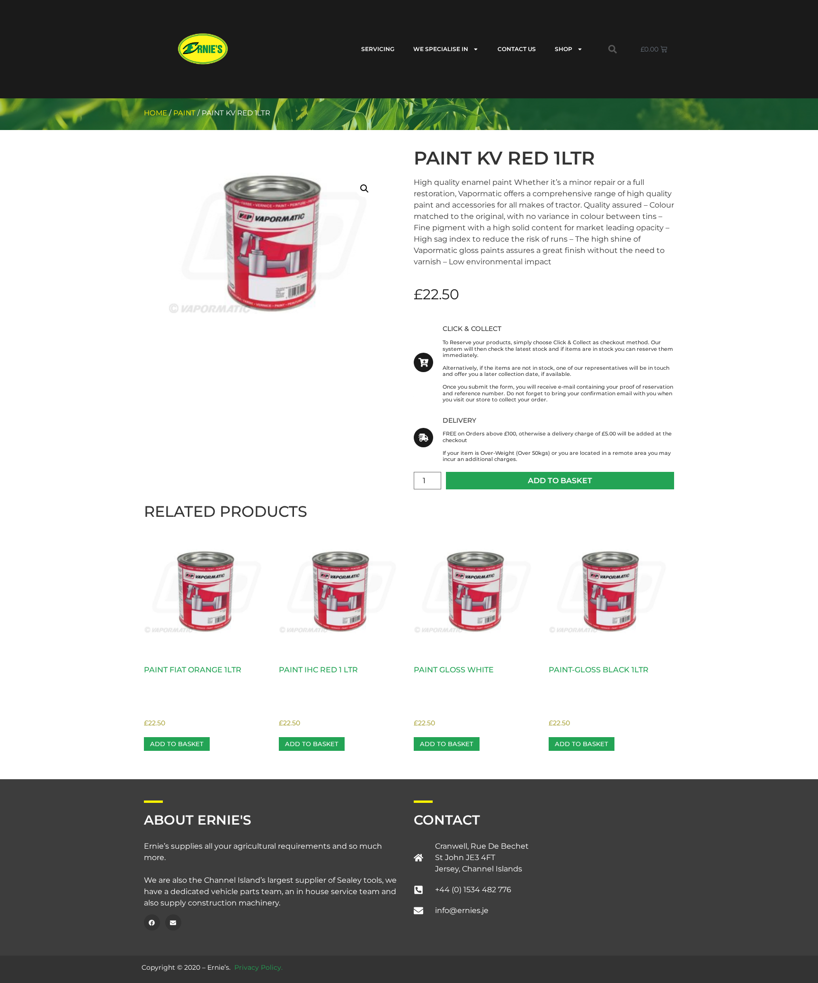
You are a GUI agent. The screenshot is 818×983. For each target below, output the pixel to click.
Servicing (377, 48)
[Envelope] (173, 922)
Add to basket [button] (177, 744)
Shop (563, 48)
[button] (612, 49)
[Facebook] (152, 922)
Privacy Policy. (258, 967)
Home (155, 113)
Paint (184, 113)
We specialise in (440, 48)
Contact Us (517, 48)
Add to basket (560, 480)
